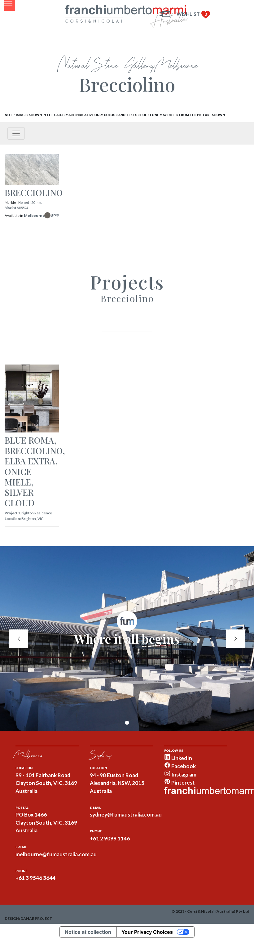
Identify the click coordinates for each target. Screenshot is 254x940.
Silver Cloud (19, 497)
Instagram (183, 774)
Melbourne (34, 215)
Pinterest (182, 782)
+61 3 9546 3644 (35, 878)
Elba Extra (30, 461)
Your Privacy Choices (147, 932)
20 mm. (36, 202)
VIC (40, 518)
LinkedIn (181, 758)
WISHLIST (188, 14)
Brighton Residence (35, 513)
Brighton (28, 518)
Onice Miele (18, 477)
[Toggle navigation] (16, 133)
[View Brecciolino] (32, 170)
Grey (55, 215)
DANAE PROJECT (36, 918)
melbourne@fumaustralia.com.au (56, 854)
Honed (23, 202)
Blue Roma (29, 440)
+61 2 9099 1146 (110, 838)
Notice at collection (88, 932)
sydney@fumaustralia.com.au (126, 814)
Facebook (183, 766)
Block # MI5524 (16, 208)
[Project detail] (32, 399)
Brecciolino (34, 192)
